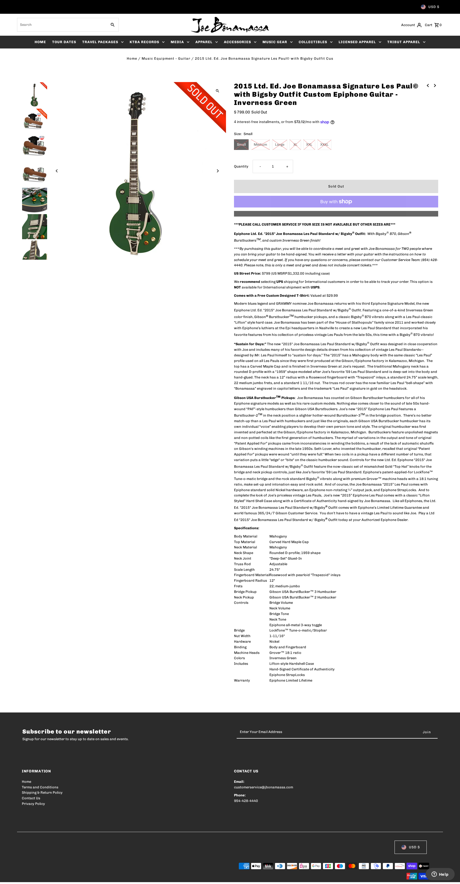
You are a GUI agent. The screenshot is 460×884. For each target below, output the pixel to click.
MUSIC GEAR (274, 42)
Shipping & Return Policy (42, 793)
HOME (40, 42)
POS (90, 876)
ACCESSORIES (237, 42)
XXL (309, 144)
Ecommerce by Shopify (120, 876)
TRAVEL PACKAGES (100, 42)
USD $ (433, 7)
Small (241, 144)
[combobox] (61, 24)
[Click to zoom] (217, 91)
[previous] (428, 85)
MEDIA (177, 42)
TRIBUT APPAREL (403, 42)
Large (279, 144)
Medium (260, 144)
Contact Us (31, 798)
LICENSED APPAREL (357, 42)
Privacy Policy (33, 804)
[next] (435, 85)
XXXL (324, 144)
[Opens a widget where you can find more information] (440, 874)
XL (295, 144)
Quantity (241, 166)
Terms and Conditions (40, 787)
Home (132, 58)
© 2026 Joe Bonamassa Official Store (53, 876)
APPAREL (203, 42)
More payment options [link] (336, 213)
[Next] (217, 171)
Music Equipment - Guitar (166, 58)
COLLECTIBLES (313, 42)
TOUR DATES (64, 42)
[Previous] (57, 171)
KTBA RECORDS (144, 42)
